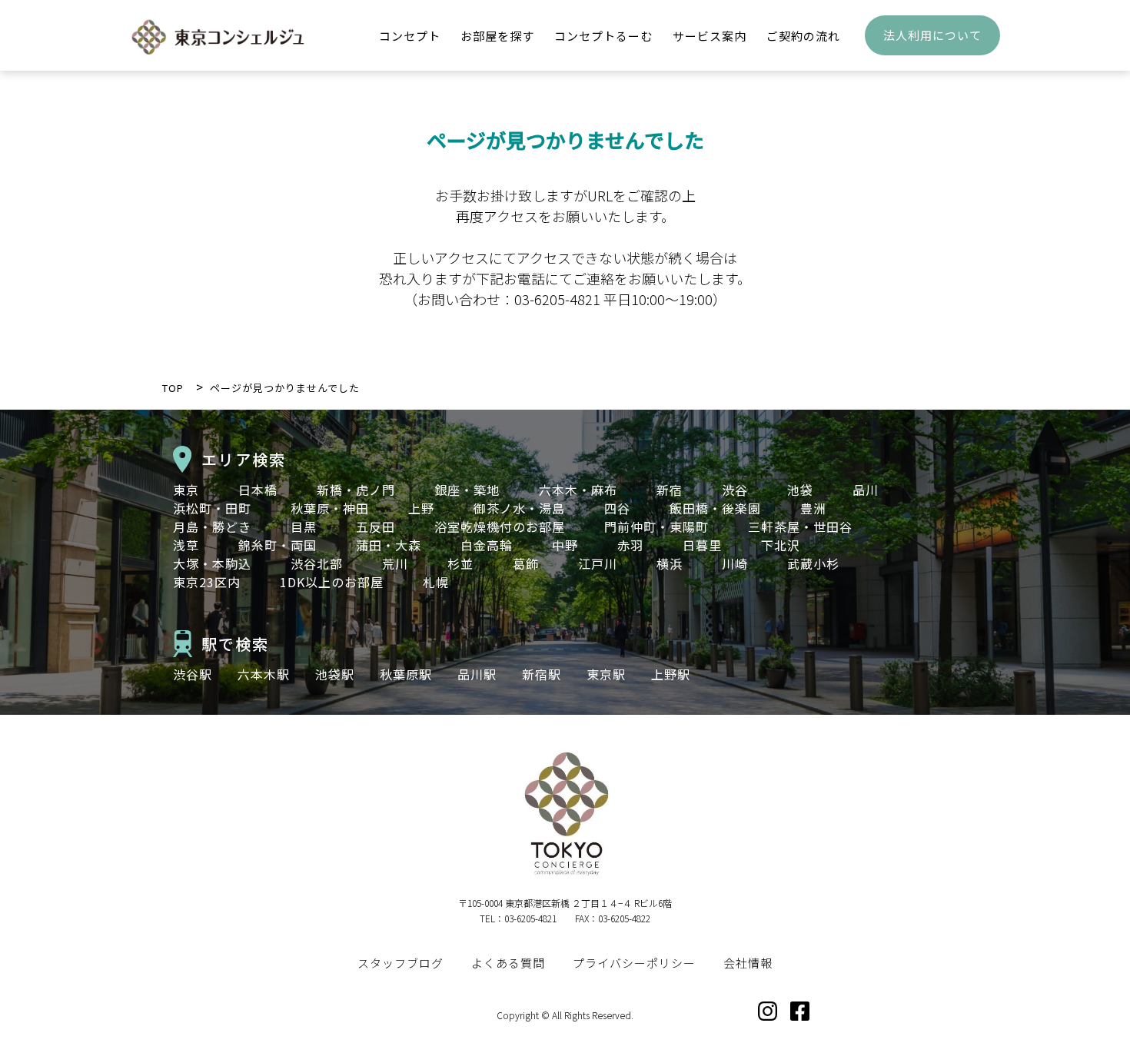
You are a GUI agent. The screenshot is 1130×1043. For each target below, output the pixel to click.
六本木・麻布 (578, 489)
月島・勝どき (212, 526)
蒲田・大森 (388, 545)
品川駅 (477, 674)
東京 (186, 489)
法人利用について (932, 35)
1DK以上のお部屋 (332, 582)
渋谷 (735, 489)
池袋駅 (334, 674)
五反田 (375, 526)
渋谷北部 (317, 563)
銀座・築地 (467, 489)
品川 (865, 489)
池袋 (800, 489)
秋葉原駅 (406, 674)
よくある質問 (508, 963)
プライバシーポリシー (634, 963)
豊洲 (813, 508)
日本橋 (258, 489)
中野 (565, 545)
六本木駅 (264, 674)
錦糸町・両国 (277, 545)
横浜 (669, 563)
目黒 (304, 526)
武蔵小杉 (813, 563)
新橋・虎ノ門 (356, 489)
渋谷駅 (192, 674)
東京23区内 (207, 582)
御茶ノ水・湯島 (519, 508)
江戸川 (597, 563)
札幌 (436, 582)
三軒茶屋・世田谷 (800, 526)
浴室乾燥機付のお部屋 (499, 526)
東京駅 (606, 674)
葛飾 (526, 563)
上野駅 (670, 674)
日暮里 (702, 545)
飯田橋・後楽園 (715, 508)
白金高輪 (486, 545)
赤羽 (630, 545)
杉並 (460, 563)
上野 (421, 508)
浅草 (186, 545)
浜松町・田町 (212, 508)
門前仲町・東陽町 (656, 526)
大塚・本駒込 (212, 563)
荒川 (395, 563)
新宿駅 (541, 674)
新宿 (669, 489)
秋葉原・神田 (330, 508)
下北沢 (780, 545)
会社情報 (748, 963)
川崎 (735, 563)
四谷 (617, 508)
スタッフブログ (400, 963)
